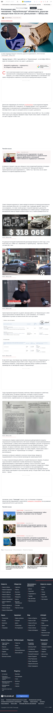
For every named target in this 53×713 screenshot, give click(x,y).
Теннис (43, 592)
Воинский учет (19, 652)
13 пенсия (4, 674)
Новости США (32, 620)
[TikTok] (47, 2)
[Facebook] (35, 2)
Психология (18, 625)
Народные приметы (46, 646)
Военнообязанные (20, 650)
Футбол (43, 587)
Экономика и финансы (31, 585)
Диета (16, 623)
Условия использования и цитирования (11, 701)
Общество (17, 584)
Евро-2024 (44, 596)
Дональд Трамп (32, 646)
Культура (43, 627)
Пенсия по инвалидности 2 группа (6, 678)
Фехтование (44, 599)
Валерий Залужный (33, 654)
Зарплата (17, 587)
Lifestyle (43, 615)
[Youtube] (41, 2)
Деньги (30, 588)
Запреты (43, 651)
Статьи (18, 152)
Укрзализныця (32, 600)
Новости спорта (45, 584)
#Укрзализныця (8, 550)
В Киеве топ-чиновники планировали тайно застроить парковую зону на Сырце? (31, 513)
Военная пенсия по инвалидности (7, 682)
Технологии (5, 618)
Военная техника (6, 656)
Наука (3, 615)
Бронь (16, 645)
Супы (16, 678)
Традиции (43, 649)
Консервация (18, 676)
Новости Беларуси (33, 630)
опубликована (28, 104)
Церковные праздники (44, 644)
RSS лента (41, 703)
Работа (17, 589)
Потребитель (44, 620)
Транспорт (31, 591)
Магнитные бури (45, 632)
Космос (4, 620)
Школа (17, 599)
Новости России (32, 623)
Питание (17, 620)
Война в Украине (6, 640)
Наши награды (34, 701)
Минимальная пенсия (5, 686)
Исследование (19, 627)
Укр (51, 1)
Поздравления (45, 635)
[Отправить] (17, 2)
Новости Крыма (6, 607)
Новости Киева (20, 510)
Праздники (44, 640)
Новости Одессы (6, 594)
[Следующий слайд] (51, 4)
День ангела (44, 654)
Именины (43, 656)
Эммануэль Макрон (33, 651)
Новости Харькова (7, 589)
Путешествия (44, 625)
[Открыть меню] (2, 1)
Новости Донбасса (7, 605)
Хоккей (43, 594)
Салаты (17, 683)
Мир (28, 615)
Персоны (30, 640)
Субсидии (17, 594)
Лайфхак (43, 630)
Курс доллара (31, 598)
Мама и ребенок (19, 618)
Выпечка (17, 674)
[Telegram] (39, 2)
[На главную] (26, 1)
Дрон (3, 625)
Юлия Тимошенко (32, 661)
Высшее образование (18, 602)
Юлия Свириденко (33, 666)
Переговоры (5, 649)
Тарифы (30, 596)
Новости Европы (32, 618)
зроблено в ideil (48, 707)
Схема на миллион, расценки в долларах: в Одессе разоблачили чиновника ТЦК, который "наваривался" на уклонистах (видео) (33, 539)
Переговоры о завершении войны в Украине (14, 4)
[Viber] (37, 1)
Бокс (42, 589)
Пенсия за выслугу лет (7, 689)
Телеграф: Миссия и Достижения (27, 703)
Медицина (17, 596)
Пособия (17, 605)
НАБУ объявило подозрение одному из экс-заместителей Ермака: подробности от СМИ (32, 525)
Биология (4, 623)
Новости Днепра (6, 592)
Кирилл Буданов (32, 656)
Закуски (17, 686)
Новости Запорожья (7, 599)
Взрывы (4, 646)
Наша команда (5, 703)
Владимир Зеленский (31, 644)
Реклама (26, 701)
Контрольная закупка (35, 4)
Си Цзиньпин (31, 649)
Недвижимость (32, 593)
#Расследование (17, 550)
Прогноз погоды (19, 607)
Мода (42, 623)
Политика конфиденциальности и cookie (16, 699)
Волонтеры (5, 654)
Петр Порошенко (32, 658)
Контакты (42, 701)
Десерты (17, 681)
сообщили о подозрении (34, 501)
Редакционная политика (35, 699)
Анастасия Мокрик (8, 17)
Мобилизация (19, 640)
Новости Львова (6, 596)
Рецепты (17, 671)
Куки (26, 8)
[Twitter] (43, 2)
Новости (4, 584)
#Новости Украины (28, 550)
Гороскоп (43, 618)
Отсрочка (17, 647)
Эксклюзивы (47, 4)
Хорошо (33, 8)
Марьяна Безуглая (33, 663)
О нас (2, 699)
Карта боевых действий (5, 644)
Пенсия (3, 671)
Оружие (4, 651)
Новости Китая (32, 627)
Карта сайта (14, 703)
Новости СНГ (31, 625)
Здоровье (17, 615)
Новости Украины (21, 523)
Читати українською (6, 20)
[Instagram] (45, 2)
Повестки (17, 643)
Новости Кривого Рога (6, 602)
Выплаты (17, 592)
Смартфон (5, 627)
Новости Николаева (7, 610)
